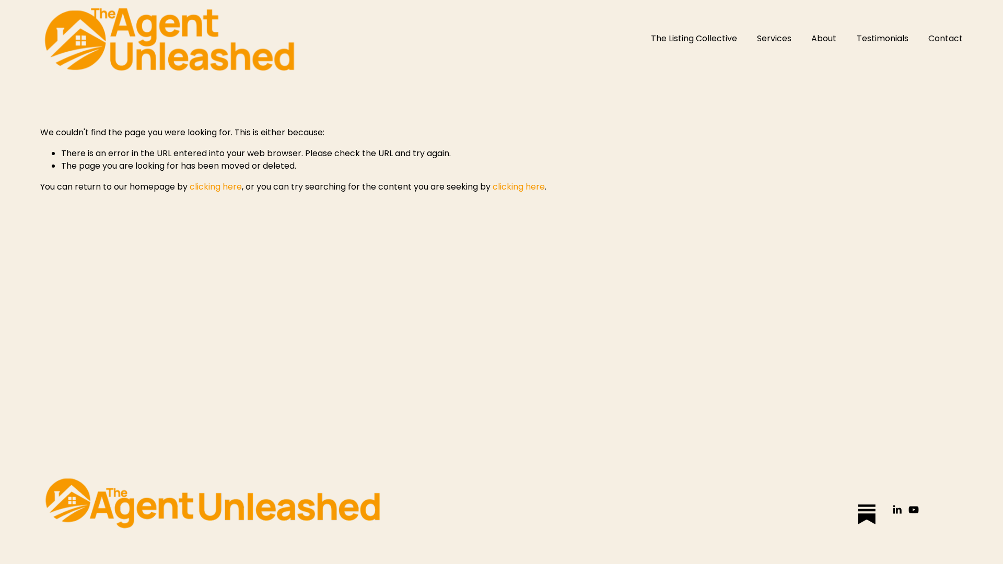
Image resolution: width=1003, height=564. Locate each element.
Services (774, 38)
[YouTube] (913, 509)
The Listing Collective (694, 38)
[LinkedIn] (897, 509)
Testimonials (882, 38)
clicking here (216, 187)
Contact (945, 38)
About (823, 38)
